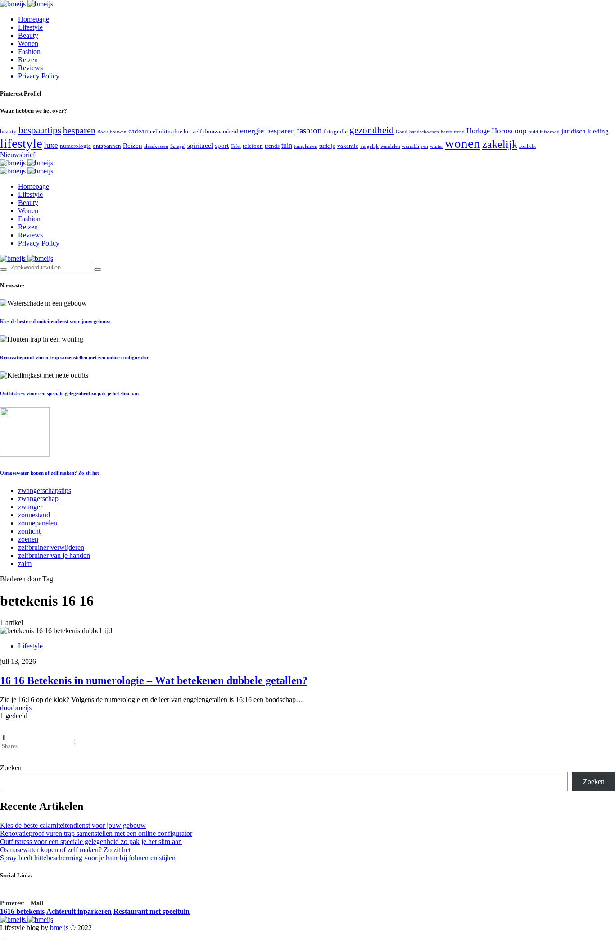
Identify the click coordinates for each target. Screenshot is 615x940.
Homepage (33, 19)
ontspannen (107, 145)
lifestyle (21, 143)
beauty (8, 131)
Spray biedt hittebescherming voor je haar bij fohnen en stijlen (88, 858)
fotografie (336, 131)
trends (272, 145)
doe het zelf (187, 131)
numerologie (75, 145)
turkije (327, 145)
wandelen (390, 146)
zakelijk (499, 144)
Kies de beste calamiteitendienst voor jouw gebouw (55, 321)
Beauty (28, 35)
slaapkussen (156, 146)
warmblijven (415, 146)
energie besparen (267, 130)
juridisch (573, 131)
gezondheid (371, 130)
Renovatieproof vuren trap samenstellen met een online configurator (74, 357)
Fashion (29, 51)
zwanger (30, 507)
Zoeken (11, 767)
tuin (286, 145)
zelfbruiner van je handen (54, 555)
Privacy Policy (38, 76)
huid (533, 131)
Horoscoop (509, 131)
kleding (598, 131)
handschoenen (424, 131)
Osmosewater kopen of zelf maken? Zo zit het (49, 472)
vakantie (347, 145)
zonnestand (34, 515)
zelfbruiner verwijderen (51, 547)
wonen (462, 143)
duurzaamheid (220, 131)
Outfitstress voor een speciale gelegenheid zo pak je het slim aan (69, 393)
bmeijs (59, 927)
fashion (309, 130)
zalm (25, 563)
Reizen (28, 60)
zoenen (28, 539)
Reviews (30, 68)
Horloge (478, 131)
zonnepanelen (37, 523)
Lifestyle (30, 27)
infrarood (550, 131)
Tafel (236, 146)
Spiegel (177, 146)
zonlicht (527, 146)
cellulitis (161, 131)
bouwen (118, 131)
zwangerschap (38, 498)
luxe (51, 145)
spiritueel (200, 145)
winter (436, 146)
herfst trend (453, 131)
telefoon (253, 145)
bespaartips (39, 130)
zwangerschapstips (44, 490)
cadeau (138, 131)
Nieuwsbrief (17, 155)
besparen (79, 130)
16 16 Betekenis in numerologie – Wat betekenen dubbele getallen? (154, 680)
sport (222, 145)
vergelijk (369, 146)
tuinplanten (305, 146)
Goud (401, 131)
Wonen (28, 43)
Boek (102, 131)
